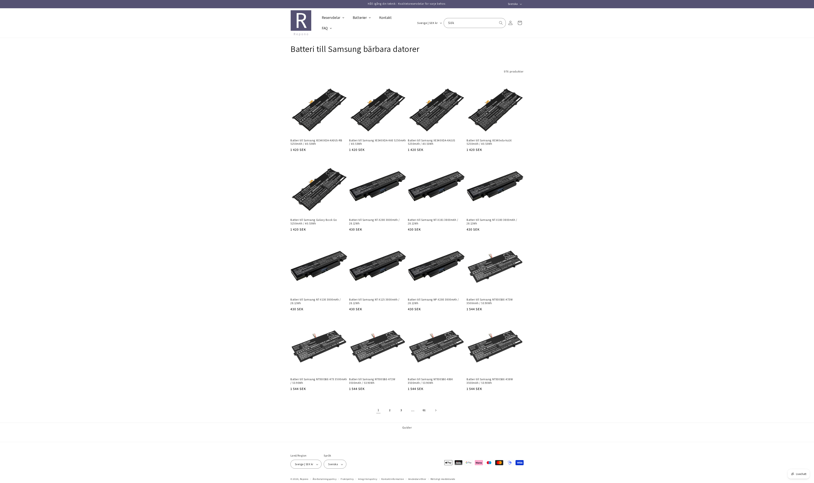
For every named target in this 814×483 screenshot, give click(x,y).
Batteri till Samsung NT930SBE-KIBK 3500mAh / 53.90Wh (430, 381)
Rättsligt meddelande (443, 478)
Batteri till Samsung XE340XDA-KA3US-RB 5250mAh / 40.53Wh (316, 142)
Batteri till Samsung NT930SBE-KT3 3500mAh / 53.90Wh (318, 381)
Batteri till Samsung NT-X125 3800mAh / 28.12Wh (374, 301)
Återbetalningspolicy (325, 478)
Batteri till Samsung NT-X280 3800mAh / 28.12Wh (374, 221)
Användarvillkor (417, 478)
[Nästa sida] (435, 410)
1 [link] (378, 410)
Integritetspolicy (367, 478)
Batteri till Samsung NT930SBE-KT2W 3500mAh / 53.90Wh (372, 381)
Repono (304, 479)
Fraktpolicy (347, 478)
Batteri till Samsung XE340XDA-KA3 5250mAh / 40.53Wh (377, 142)
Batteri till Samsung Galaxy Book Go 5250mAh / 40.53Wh (313, 221)
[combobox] (475, 23)
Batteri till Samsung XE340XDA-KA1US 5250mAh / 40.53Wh (431, 142)
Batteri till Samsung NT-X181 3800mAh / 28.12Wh (433, 221)
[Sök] (501, 23)
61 (424, 410)
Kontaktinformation (392, 478)
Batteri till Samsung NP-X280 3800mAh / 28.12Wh (433, 301)
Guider (407, 427)
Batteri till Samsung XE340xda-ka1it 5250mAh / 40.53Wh (489, 142)
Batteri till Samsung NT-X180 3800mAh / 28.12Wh (492, 221)
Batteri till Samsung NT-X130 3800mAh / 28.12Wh (315, 301)
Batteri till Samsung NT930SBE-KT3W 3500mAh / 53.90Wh (490, 301)
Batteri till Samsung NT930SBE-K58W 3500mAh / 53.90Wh (490, 381)
